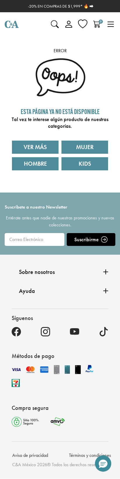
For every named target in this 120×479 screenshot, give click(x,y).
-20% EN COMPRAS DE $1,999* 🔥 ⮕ (60, 6)
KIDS (85, 163)
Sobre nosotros (37, 272)
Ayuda (27, 291)
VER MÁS (35, 147)
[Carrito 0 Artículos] (96, 24)
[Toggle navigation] (110, 24)
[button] (103, 463)
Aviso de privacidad (30, 455)
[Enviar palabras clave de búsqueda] (54, 24)
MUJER (84, 147)
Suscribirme (86, 239)
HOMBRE (35, 163)
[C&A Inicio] (12, 24)
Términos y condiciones (90, 455)
